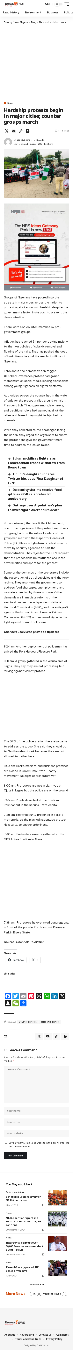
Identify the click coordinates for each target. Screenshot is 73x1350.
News (10, 103)
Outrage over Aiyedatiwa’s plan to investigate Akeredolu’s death (35, 507)
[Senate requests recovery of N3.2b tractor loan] (57, 1197)
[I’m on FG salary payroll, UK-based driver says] (57, 1268)
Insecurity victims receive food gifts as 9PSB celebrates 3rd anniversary (35, 494)
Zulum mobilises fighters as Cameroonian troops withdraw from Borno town (36, 462)
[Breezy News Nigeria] (14, 4)
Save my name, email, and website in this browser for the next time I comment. (39, 1144)
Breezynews (23, 140)
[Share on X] (6, 131)
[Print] (27, 131)
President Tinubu (51, 1293)
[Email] (13, 131)
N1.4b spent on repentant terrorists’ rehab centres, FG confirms (23, 1221)
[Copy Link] (20, 131)
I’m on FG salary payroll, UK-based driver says (22, 1268)
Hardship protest (50, 1021)
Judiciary (19, 1192)
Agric (8, 1192)
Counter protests (28, 1021)
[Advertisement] (36, 62)
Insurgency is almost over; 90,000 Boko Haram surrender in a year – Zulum (25, 1246)
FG (34, 1293)
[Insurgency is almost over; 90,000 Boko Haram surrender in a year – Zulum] (57, 1243)
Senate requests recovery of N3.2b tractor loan (23, 1198)
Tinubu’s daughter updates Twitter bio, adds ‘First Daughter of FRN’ (35, 478)
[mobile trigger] (65, 4)
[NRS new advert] (36, 247)
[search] (40, 4)
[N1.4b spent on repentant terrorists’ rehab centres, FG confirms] (57, 1218)
